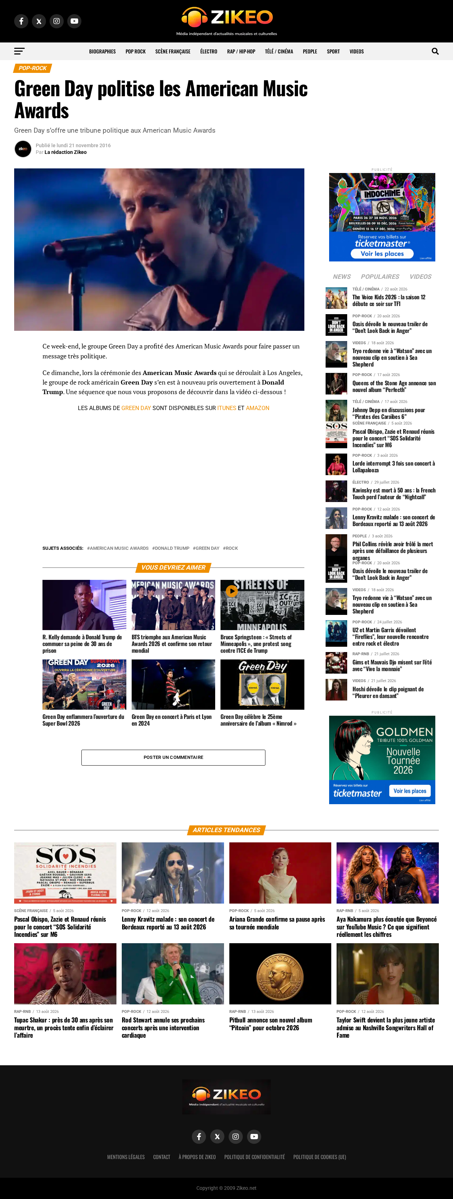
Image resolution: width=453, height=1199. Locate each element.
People (310, 51)
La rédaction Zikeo (66, 152)
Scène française (172, 51)
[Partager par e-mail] (23, 399)
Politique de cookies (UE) (319, 1156)
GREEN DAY (136, 408)
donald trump (172, 548)
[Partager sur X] (23, 382)
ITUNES (226, 408)
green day (207, 548)
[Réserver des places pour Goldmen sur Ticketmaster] (382, 757)
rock (232, 548)
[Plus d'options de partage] (23, 416)
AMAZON (257, 408)
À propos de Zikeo (197, 1156)
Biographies (102, 51)
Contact (161, 1156)
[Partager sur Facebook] (23, 348)
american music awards (119, 548)
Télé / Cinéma (279, 51)
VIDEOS (357, 51)
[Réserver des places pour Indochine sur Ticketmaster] (382, 214)
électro (208, 51)
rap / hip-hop (241, 51)
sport (333, 51)
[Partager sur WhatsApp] (23, 365)
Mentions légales (126, 1156)
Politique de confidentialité (254, 1156)
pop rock (135, 51)
